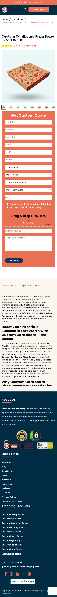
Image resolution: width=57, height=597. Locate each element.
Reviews (6, 488)
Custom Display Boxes (13, 527)
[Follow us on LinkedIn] (17, 574)
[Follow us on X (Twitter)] (23, 574)
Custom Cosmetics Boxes (15, 523)
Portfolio (6, 479)
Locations (17, 19)
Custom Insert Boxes (12, 536)
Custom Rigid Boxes (12, 549)
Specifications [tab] (31, 285)
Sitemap (6, 492)
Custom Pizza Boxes (12, 545)
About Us (6, 462)
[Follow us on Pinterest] (29, 574)
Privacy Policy (9, 497)
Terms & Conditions (12, 501)
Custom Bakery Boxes (13, 514)
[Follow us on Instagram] (11, 574)
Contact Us (7, 471)
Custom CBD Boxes (11, 518)
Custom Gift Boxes (11, 531)
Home (5, 19)
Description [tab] (9, 285)
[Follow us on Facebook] (6, 574)
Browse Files (28, 223)
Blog (4, 466)
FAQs (4, 475)
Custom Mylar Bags (12, 540)
